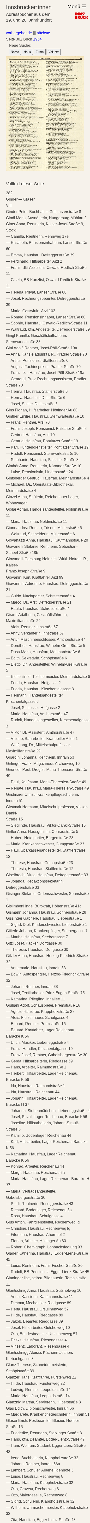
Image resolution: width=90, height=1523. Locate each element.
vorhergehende (19, 33)
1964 (37, 39)
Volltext (53, 52)
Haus (27, 52)
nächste (43, 33)
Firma (40, 52)
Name (15, 52)
